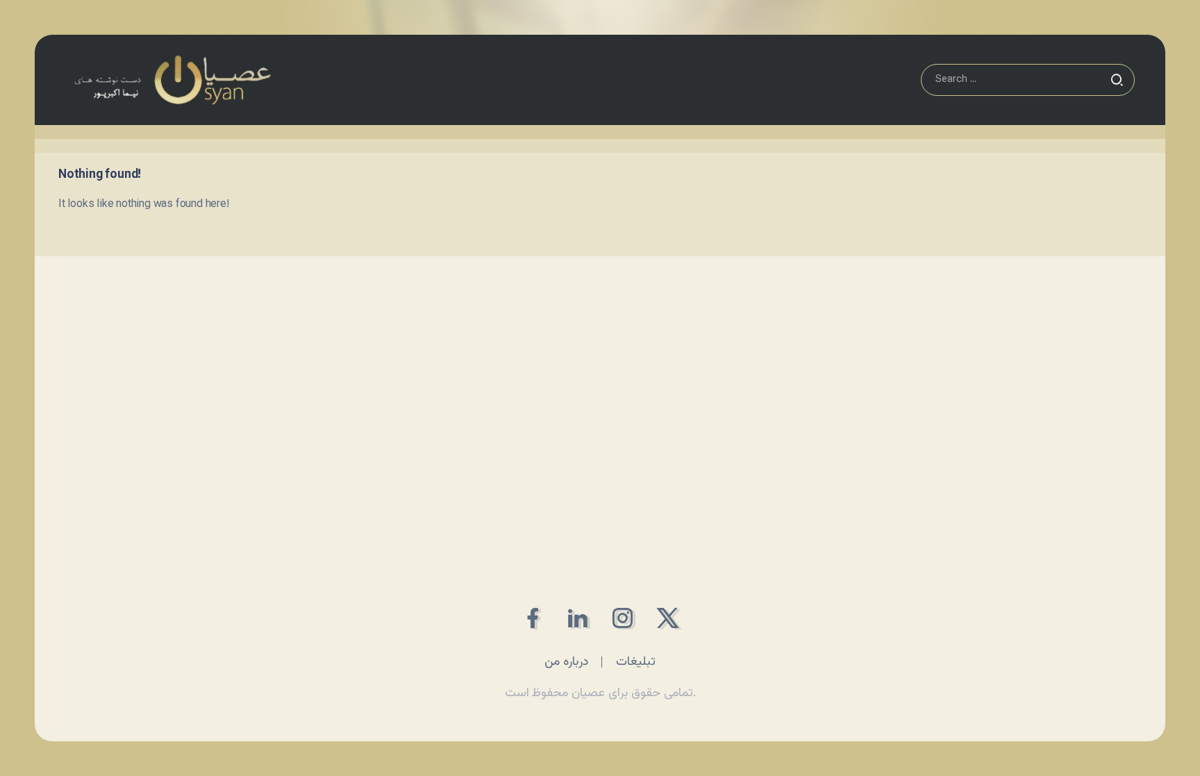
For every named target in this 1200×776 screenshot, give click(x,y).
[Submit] (1116, 80)
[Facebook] (532, 618)
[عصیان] (172, 80)
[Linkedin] (577, 618)
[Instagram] (622, 618)
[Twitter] (668, 618)
